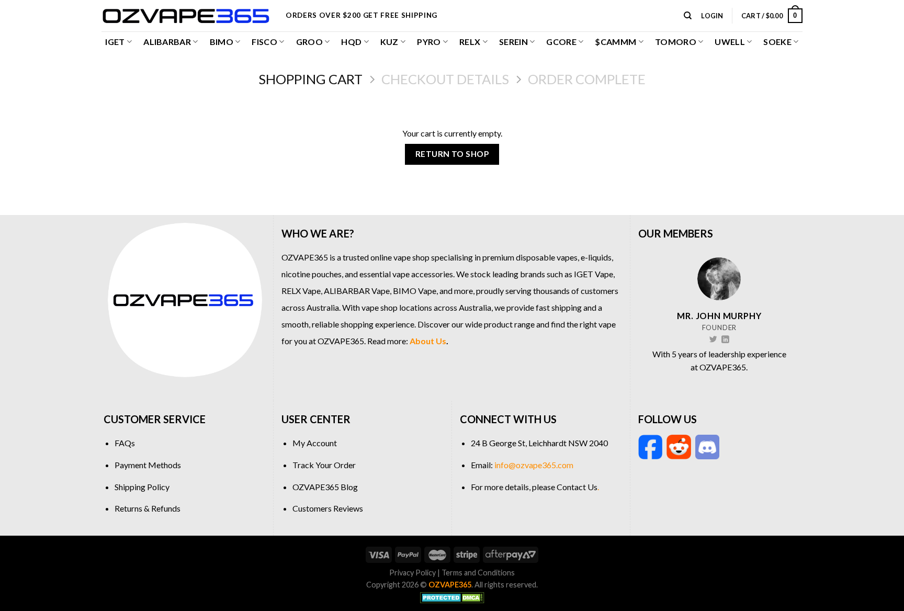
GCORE (561, 42)
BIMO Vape (414, 291)
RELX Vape (301, 291)
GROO (309, 42)
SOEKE (777, 42)
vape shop (411, 257)
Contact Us (577, 487)
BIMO (221, 42)
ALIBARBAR (167, 42)
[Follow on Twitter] (713, 340)
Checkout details (445, 79)
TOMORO (675, 42)
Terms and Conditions (478, 572)
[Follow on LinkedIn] (725, 340)
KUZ (389, 42)
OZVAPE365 (304, 257)
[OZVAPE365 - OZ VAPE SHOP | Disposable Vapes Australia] (185, 15)
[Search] (688, 16)
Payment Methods (148, 465)
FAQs (125, 443)
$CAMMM (615, 42)
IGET (115, 42)
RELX (469, 42)
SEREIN (513, 42)
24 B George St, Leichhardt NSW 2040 (539, 443)
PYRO (428, 42)
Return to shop (452, 154)
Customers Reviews (327, 508)
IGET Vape (593, 274)
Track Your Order (324, 465)
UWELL (730, 42)
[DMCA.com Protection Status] (452, 596)
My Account (314, 443)
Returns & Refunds (147, 508)
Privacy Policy (412, 572)
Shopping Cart (310, 79)
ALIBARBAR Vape (357, 291)
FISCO (264, 42)
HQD (351, 42)
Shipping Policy (142, 487)
